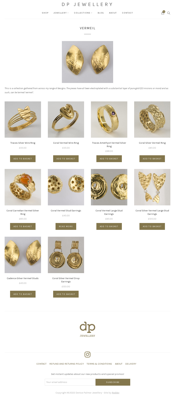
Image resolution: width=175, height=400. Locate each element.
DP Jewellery (88, 4)
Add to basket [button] (23, 159)
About (113, 13)
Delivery (130, 363)
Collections (82, 13)
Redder (115, 392)
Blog (101, 13)
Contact (127, 13)
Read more (66, 226)
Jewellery (60, 13)
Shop (45, 13)
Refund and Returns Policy (66, 363)
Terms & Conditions (99, 363)
